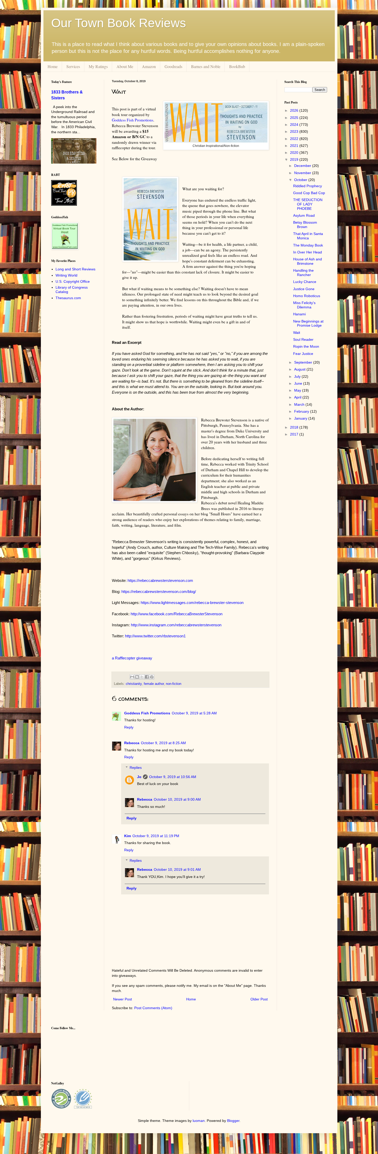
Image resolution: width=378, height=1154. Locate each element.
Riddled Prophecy (307, 186)
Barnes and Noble (205, 66)
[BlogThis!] (137, 676)
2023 (294, 131)
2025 (294, 118)
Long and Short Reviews (75, 269)
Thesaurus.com (68, 298)
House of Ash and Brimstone (307, 261)
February (302, 411)
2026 (294, 110)
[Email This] (132, 676)
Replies (136, 767)
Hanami (299, 314)
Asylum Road (304, 215)
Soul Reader (303, 339)
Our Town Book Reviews (118, 23)
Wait (296, 332)
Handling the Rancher (303, 272)
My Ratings (98, 66)
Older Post (259, 999)
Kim (127, 836)
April (298, 397)
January (301, 418)
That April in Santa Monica (308, 236)
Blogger (233, 1121)
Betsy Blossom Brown (305, 224)
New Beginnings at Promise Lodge (308, 323)
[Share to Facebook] (146, 676)
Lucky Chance (304, 282)
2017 (294, 434)
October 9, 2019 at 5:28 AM (194, 713)
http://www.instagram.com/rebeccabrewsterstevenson (176, 625)
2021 (294, 146)
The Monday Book (308, 245)
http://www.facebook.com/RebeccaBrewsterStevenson (176, 614)
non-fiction (173, 684)
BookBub (237, 66)
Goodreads (173, 66)
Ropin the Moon (306, 346)
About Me (124, 66)
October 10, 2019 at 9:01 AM (177, 869)
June (298, 383)
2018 (294, 427)
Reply (128, 727)
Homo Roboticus (306, 296)
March (299, 404)
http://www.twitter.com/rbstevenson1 (155, 636)
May (298, 390)
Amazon (149, 66)
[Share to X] (142, 676)
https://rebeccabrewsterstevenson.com (160, 580)
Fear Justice (303, 354)
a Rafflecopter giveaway (132, 658)
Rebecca (131, 743)
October (301, 180)
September (303, 362)
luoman (199, 1121)
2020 (294, 152)
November (303, 173)
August (300, 369)
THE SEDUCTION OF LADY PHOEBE (307, 204)
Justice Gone (303, 289)
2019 (294, 159)
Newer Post (122, 999)
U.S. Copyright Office (73, 281)
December (303, 166)
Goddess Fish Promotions (132, 119)
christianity (134, 684)
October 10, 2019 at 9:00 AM (177, 799)
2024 (294, 124)
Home (53, 66)
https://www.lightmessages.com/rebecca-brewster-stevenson (192, 602)
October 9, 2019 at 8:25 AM (163, 743)
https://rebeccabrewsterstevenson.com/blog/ (158, 591)
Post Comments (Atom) (153, 1008)
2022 (294, 139)
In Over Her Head (307, 252)
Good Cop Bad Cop (309, 193)
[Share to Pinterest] (151, 676)
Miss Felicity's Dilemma (304, 305)
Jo (139, 777)
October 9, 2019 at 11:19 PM (155, 836)
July (298, 376)
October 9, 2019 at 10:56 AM (172, 777)
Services (73, 66)
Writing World (66, 275)
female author (154, 684)
